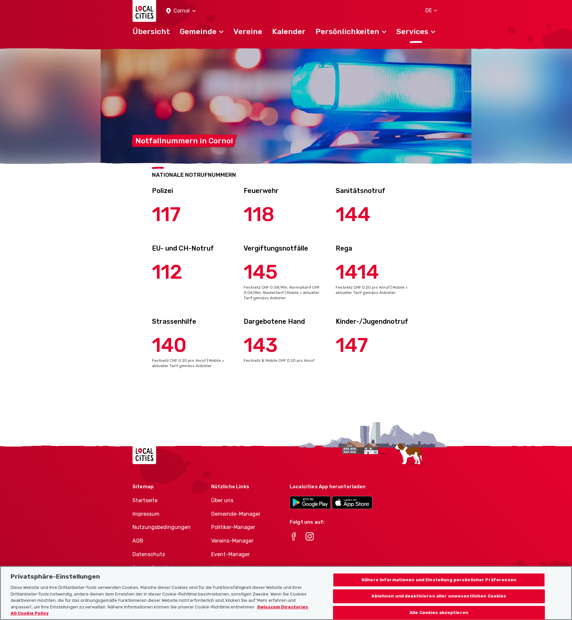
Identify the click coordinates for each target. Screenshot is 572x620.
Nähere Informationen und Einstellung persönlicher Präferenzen (438, 579)
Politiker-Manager (233, 527)
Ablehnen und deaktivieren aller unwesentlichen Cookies (438, 596)
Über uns (222, 500)
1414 (357, 272)
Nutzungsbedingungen (161, 527)
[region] (286, 593)
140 (169, 345)
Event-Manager (230, 554)
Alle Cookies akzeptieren (438, 612)
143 (261, 345)
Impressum (146, 514)
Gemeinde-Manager (236, 514)
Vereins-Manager (232, 541)
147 (352, 345)
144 (353, 214)
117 (166, 214)
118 (259, 214)
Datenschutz (148, 554)
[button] (181, 11)
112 (167, 272)
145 (261, 272)
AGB (137, 541)
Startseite (145, 500)
